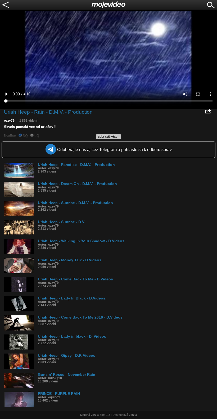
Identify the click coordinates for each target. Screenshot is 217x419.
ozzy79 (9, 120)
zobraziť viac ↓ (109, 136)
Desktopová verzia (124, 414)
